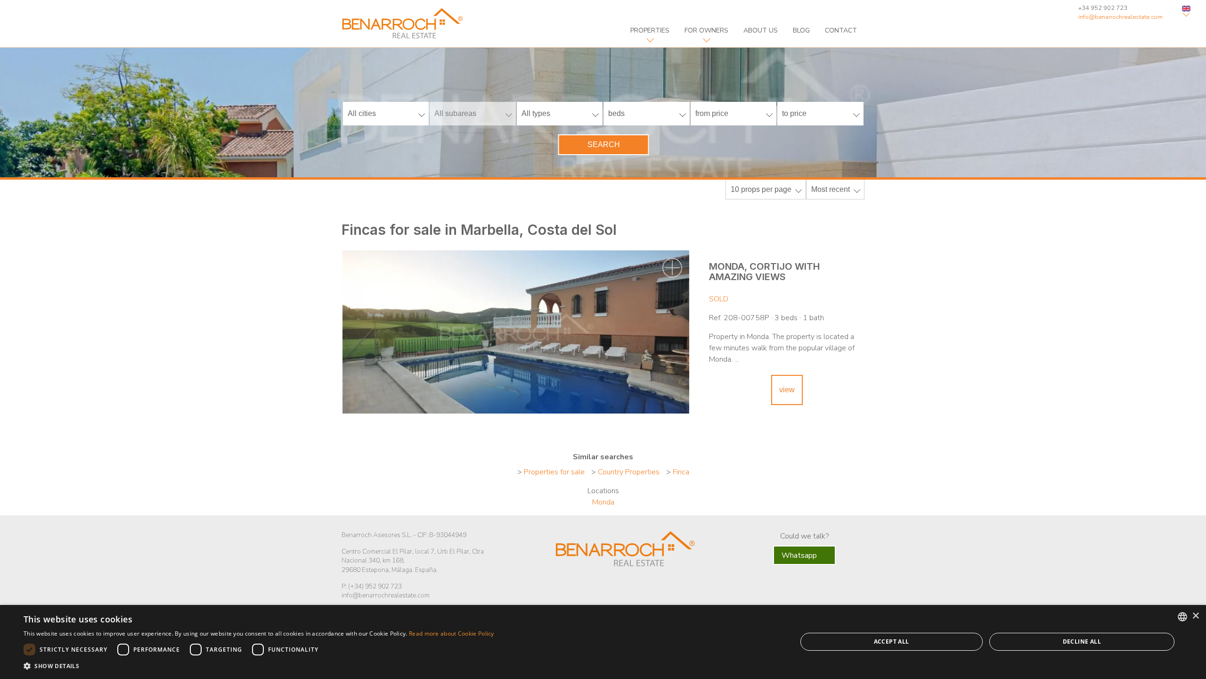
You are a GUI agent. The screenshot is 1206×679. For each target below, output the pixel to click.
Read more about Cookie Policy (451, 633)
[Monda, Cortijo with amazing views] (516, 331)
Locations (603, 491)
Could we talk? (804, 536)
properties (649, 30)
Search (603, 145)
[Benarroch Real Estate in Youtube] (633, 587)
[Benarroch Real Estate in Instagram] (653, 587)
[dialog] (603, 642)
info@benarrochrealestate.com (1120, 17)
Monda (603, 502)
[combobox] (1182, 616)
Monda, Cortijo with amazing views (764, 271)
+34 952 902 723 (1102, 8)
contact (841, 30)
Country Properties (629, 472)
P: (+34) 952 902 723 (372, 586)
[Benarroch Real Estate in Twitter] (612, 587)
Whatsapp (800, 555)
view (787, 390)
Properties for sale (554, 472)
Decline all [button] (1082, 642)
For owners (706, 30)
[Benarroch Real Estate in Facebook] (595, 586)
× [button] (1195, 616)
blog (801, 30)
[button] (259, 666)
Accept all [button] (891, 642)
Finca (681, 472)
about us (760, 30)
